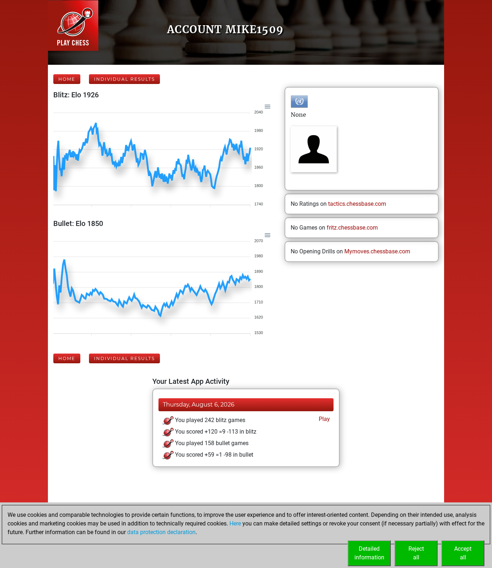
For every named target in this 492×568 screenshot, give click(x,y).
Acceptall (462, 553)
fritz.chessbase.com (352, 227)
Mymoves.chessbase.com (377, 251)
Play (323, 419)
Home (66, 79)
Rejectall (416, 553)
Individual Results (124, 79)
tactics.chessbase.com (357, 203)
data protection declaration (161, 532)
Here (235, 523)
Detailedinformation (369, 553)
